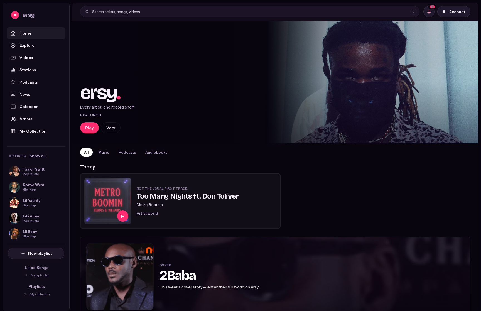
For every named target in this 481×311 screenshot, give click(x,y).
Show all (38, 155)
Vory (110, 127)
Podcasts (28, 82)
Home (25, 33)
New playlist (40, 253)
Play (89, 127)
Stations (27, 69)
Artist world (147, 213)
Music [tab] (103, 152)
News (24, 94)
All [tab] (86, 152)
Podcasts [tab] (127, 152)
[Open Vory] (275, 82)
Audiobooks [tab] (156, 152)
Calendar (28, 106)
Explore (27, 45)
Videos (26, 57)
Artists (25, 118)
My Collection (32, 131)
